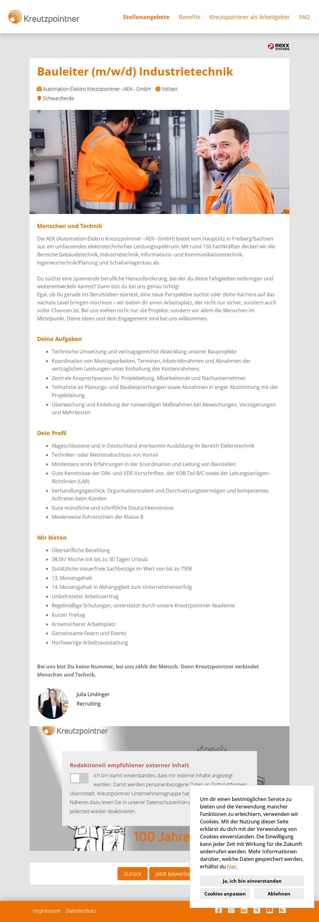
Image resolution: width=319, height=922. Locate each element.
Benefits (189, 17)
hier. (232, 866)
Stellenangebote (146, 17)
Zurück (132, 873)
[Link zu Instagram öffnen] (231, 910)
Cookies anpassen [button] (225, 893)
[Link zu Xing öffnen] (257, 910)
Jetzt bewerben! (175, 873)
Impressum (47, 910)
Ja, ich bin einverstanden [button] (252, 881)
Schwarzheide (58, 98)
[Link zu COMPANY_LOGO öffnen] (43, 16)
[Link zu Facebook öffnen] (218, 910)
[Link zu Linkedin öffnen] (244, 910)
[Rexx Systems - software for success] (278, 46)
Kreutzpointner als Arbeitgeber (250, 17)
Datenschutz (81, 910)
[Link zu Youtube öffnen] (269, 910)
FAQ (304, 17)
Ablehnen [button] (279, 893)
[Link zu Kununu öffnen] (282, 910)
